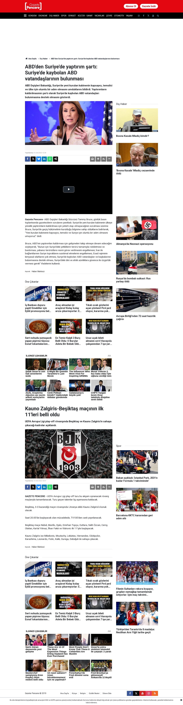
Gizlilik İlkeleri (94, 693)
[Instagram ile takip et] (149, 693)
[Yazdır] (92, 159)
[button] (98, 159)
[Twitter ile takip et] (148, 15)
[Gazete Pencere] (33, 6)
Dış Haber (54, 15)
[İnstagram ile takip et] (138, 15)
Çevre (109, 15)
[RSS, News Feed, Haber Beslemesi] (155, 693)
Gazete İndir (149, 6)
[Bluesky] (38, 159)
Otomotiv (119, 15)
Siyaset (72, 15)
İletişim (83, 693)
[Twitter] (33, 159)
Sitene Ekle (107, 693)
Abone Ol (131, 6)
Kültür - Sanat (85, 15)
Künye (74, 693)
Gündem (32, 15)
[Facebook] (27, 159)
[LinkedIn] (44, 159)
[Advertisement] (137, 79)
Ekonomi (42, 15)
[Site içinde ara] (157, 15)
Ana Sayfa (32, 59)
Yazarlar (99, 15)
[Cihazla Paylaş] (55, 159)
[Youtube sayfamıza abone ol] (153, 15)
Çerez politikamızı (119, 700)
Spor (63, 15)
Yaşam (129, 15)
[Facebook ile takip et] (143, 15)
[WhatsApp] (49, 159)
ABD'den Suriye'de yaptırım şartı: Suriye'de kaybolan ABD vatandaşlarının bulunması (85, 59)
